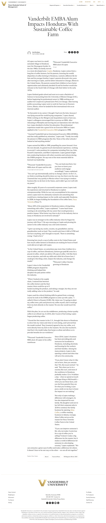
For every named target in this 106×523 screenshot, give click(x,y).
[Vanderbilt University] (53, 483)
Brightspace (11, 495)
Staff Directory (90, 500)
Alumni (46, 456)
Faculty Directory (90, 497)
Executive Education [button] (68, 5)
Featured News (56, 456)
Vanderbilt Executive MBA (48, 130)
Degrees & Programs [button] (54, 5)
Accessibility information (28, 517)
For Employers (90, 495)
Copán (49, 71)
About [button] (91, 5)
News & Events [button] (100, 5)
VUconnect (11, 497)
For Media (88, 492)
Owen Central (12, 492)
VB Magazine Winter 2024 (70, 456)
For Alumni (11, 500)
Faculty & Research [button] (81, 5)
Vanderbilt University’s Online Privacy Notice (53, 499)
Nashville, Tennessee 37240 (53, 495)
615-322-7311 (49, 497)
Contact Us (89, 502)
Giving (10, 502)
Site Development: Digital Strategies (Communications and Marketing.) (53, 519)
